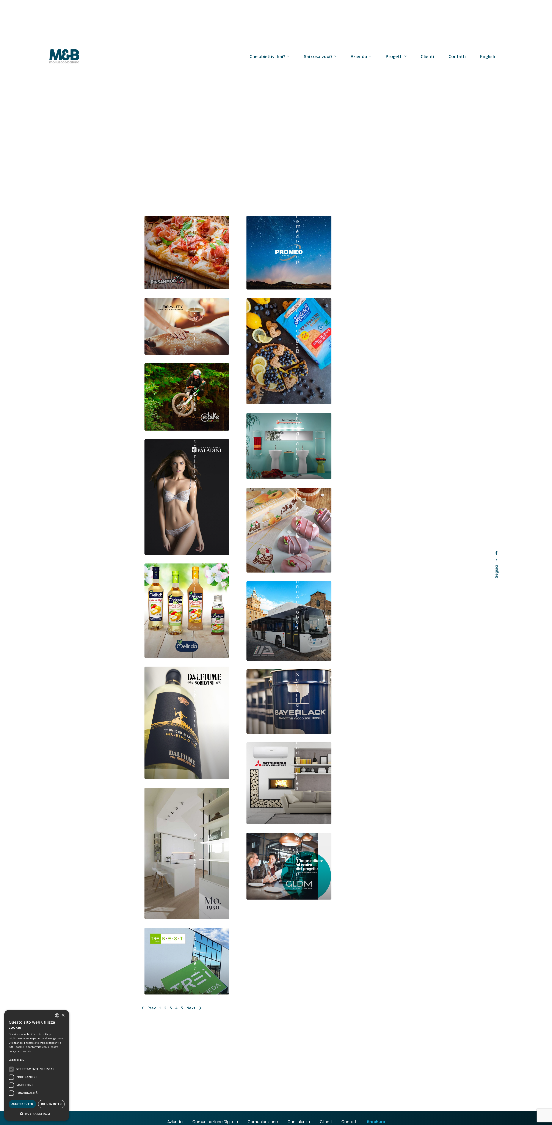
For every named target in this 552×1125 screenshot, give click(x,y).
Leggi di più (17, 1060)
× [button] (63, 1015)
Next (191, 1007)
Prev (151, 1007)
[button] (37, 1113)
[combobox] (57, 1015)
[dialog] (36, 1065)
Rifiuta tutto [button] (51, 1104)
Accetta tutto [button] (22, 1104)
